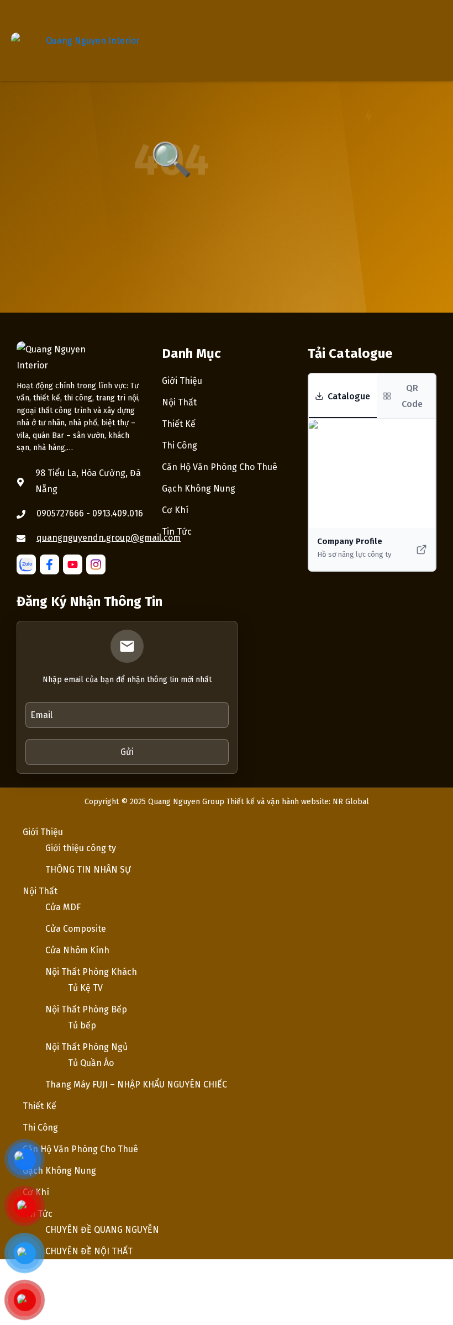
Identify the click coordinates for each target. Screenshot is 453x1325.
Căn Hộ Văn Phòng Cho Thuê (219, 467)
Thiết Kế (179, 424)
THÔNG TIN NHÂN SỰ (88, 869)
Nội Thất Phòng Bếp (86, 1009)
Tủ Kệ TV (85, 988)
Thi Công (179, 445)
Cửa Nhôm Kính (77, 950)
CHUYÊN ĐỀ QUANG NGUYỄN (102, 1229)
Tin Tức (177, 531)
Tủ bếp (82, 1025)
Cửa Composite (75, 928)
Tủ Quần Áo (91, 1063)
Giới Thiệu (182, 381)
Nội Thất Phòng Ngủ (86, 1047)
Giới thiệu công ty (80, 848)
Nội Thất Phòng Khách (91, 972)
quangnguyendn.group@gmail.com (108, 537)
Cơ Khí (175, 510)
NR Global (351, 801)
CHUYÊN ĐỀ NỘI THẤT (89, 1251)
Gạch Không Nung (198, 488)
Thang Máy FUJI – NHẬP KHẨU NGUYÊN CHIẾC (136, 1084)
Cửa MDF (63, 907)
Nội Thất (179, 402)
